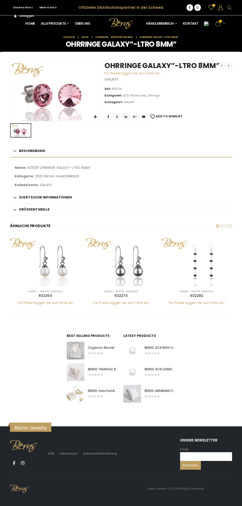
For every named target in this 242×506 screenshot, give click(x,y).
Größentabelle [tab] (34, 209)
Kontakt (191, 23)
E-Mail (143, 116)
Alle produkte (53, 23)
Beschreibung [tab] (32, 150)
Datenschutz (23, 7)
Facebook (108, 116)
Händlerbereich (160, 23)
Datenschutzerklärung (100, 453)
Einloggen (26, 16)
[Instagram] (197, 7)
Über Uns (82, 23)
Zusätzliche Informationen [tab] (45, 197)
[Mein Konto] (220, 7)
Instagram (22, 463)
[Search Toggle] (229, 7)
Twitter (117, 116)
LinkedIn (126, 116)
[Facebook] (189, 7)
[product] (45, 261)
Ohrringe (153, 95)
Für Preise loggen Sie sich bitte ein (132, 73)
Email (184, 449)
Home (30, 23)
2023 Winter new (134, 95)
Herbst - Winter (38, 291)
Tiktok (31, 463)
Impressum (68, 453)
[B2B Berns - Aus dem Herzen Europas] (121, 23)
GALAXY (129, 102)
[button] (218, 226)
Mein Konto (48, 7)
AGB (51, 453)
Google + (134, 116)
